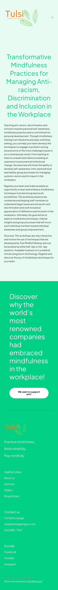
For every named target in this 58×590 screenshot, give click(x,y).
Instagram (10, 564)
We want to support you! (29, 393)
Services (9, 484)
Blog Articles (11, 496)
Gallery (8, 490)
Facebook (10, 552)
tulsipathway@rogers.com (20, 524)
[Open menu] (52, 17)
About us (9, 478)
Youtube (9, 558)
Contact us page (14, 518)
